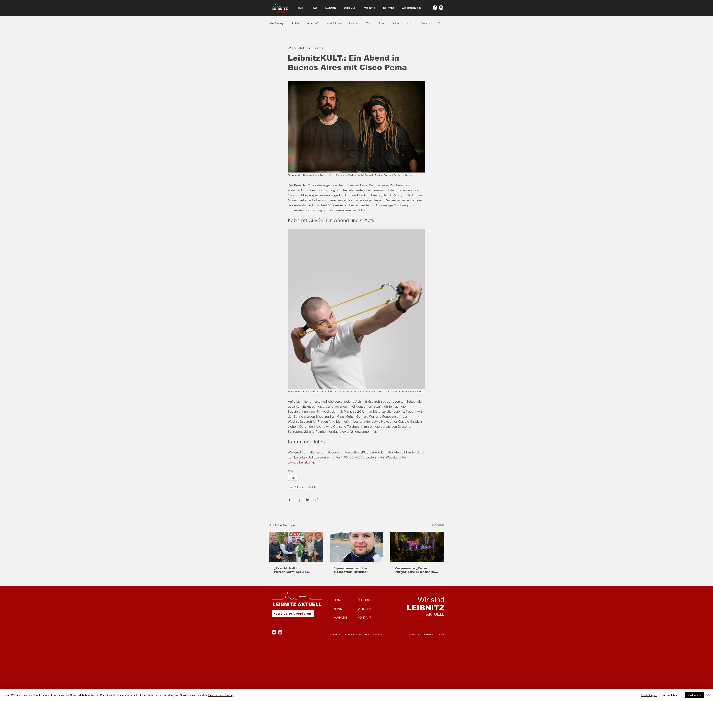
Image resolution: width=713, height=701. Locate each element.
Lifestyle (354, 23)
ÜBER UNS (364, 600)
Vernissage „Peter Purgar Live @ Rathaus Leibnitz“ (414, 570)
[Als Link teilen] (317, 500)
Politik (295, 23)
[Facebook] (435, 7)
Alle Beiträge (276, 23)
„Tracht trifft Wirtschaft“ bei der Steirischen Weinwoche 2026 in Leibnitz (295, 570)
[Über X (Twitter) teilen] (298, 500)
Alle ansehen (436, 524)
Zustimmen (694, 695)
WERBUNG (365, 609)
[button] (439, 23)
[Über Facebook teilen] (289, 500)
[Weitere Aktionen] (423, 48)
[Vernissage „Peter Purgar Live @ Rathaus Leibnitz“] (417, 547)
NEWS (338, 609)
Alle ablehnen (671, 695)
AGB (441, 634)
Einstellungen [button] (649, 695)
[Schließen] (708, 695)
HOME (338, 600)
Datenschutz (429, 634)
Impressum (413, 634)
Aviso (410, 23)
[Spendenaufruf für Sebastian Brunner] (356, 547)
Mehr (424, 23)
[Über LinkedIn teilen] (308, 500)
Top (368, 23)
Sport (382, 23)
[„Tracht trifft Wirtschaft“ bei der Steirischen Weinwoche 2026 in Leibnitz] (296, 547)
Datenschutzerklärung (221, 695)
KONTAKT (364, 617)
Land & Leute (334, 23)
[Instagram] (441, 7)
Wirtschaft (312, 23)
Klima (396, 23)
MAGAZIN (340, 617)
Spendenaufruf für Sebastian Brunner (351, 570)
